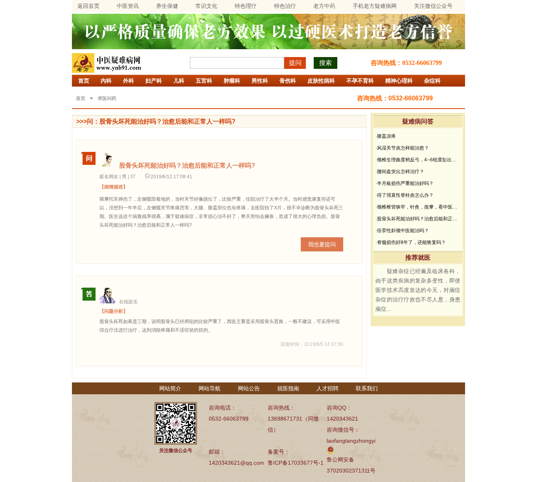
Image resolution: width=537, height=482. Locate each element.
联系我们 (367, 388)
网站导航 (210, 388)
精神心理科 (399, 81)
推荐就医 (417, 257)
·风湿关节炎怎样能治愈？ (402, 148)
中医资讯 (128, 6)
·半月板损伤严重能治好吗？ (404, 183)
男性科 (260, 81)
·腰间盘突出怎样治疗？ (399, 171)
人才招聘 (327, 388)
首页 (83, 81)
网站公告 (249, 388)
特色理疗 (246, 6)
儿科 (178, 81)
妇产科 (153, 81)
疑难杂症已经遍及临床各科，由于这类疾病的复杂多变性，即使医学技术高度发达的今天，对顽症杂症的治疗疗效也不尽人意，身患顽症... (417, 290)
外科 (128, 81)
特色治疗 (285, 6)
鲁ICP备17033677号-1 (296, 463)
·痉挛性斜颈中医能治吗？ (402, 230)
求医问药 (106, 98)
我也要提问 (322, 244)
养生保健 (167, 6)
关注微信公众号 (433, 6)
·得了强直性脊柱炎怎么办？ (404, 195)
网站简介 (170, 388)
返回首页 (88, 6)
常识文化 (206, 6)
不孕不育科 (360, 81)
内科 (106, 81)
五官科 (204, 81)
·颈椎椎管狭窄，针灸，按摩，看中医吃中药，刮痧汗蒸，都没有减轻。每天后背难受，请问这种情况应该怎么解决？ (417, 207)
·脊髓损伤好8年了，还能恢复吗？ (410, 242)
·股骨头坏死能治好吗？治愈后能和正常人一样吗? (417, 219)
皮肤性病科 (321, 81)
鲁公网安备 (340, 459)
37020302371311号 (351, 470)
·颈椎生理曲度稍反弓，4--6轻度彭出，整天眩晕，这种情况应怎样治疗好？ (417, 160)
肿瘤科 (232, 81)
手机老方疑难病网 (375, 6)
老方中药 (324, 6)
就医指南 (288, 388)
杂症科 (432, 81)
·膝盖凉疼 (385, 136)
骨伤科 (288, 81)
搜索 (325, 62)
